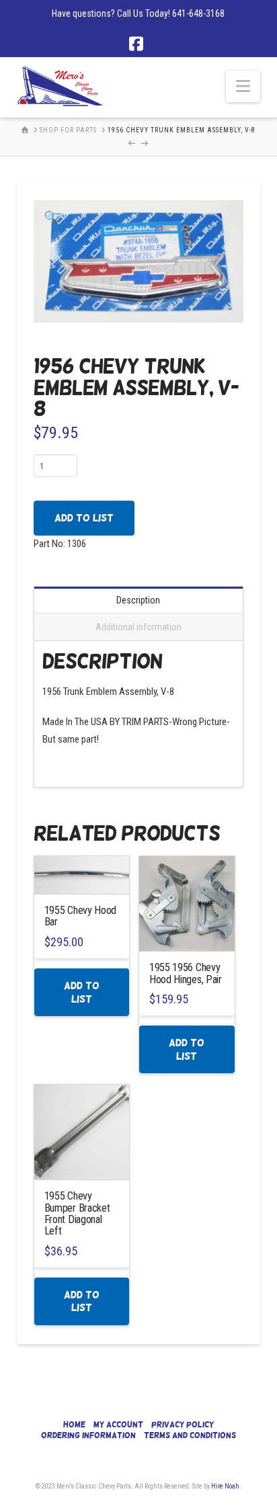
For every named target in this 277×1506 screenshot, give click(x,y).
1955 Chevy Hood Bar (80, 916)
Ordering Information (88, 1435)
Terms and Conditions (190, 1435)
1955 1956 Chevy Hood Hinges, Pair (185, 973)
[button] (243, 86)
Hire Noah (225, 1486)
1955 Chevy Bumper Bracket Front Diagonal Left (77, 1213)
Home (74, 1424)
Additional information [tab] (138, 627)
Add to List (84, 518)
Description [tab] (138, 600)
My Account (118, 1424)
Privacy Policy (182, 1424)
